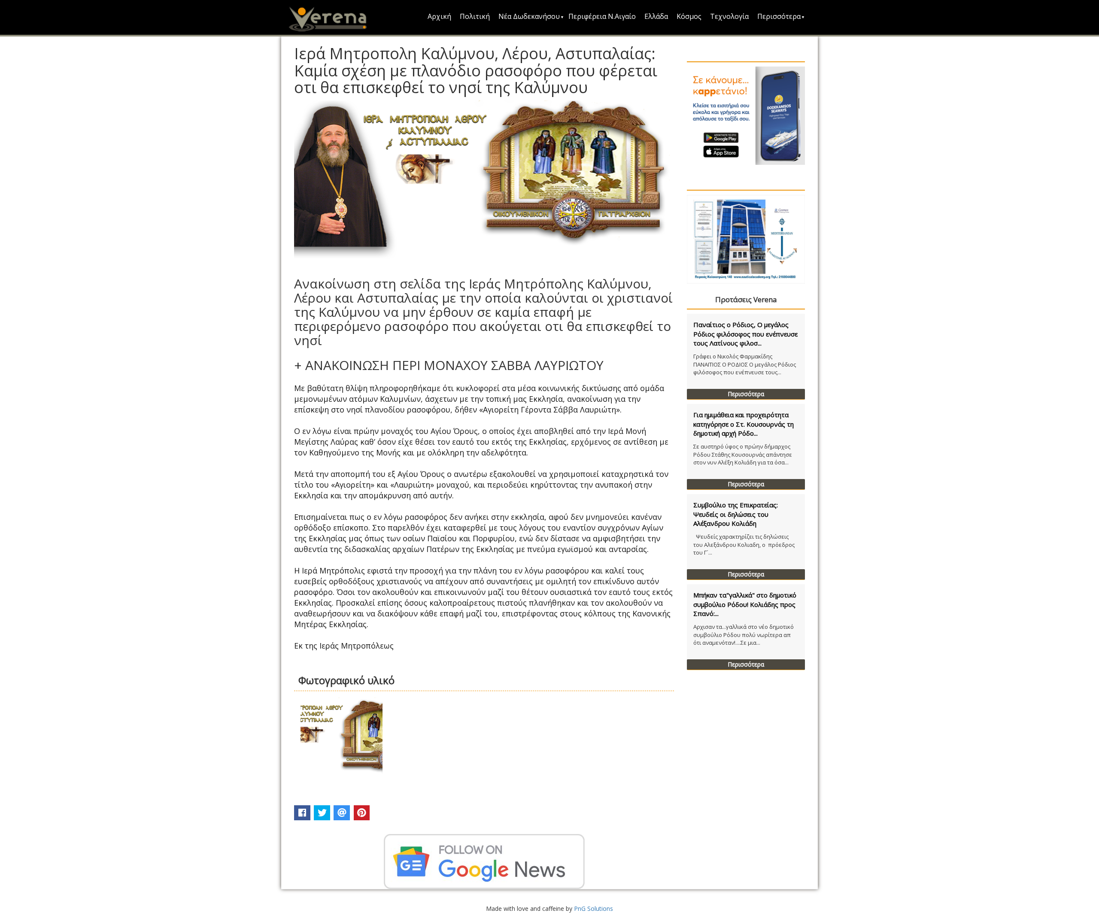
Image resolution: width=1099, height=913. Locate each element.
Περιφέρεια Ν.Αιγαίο (602, 16)
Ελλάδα (656, 16)
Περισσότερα (779, 16)
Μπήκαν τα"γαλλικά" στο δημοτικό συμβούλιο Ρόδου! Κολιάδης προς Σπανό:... (744, 604)
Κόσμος (689, 16)
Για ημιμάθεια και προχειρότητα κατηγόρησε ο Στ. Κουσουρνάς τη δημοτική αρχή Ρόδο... (743, 423)
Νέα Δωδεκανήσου (529, 16)
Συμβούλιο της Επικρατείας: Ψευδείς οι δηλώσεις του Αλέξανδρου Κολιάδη (735, 514)
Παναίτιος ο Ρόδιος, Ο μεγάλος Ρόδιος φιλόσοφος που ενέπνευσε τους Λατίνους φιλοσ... (745, 333)
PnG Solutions (593, 908)
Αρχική (439, 16)
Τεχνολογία (729, 16)
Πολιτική (475, 16)
